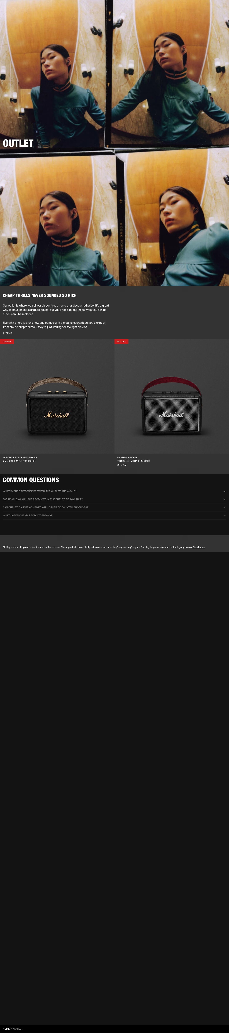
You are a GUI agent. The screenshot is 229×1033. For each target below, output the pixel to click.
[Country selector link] (220, 7)
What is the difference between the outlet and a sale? (40, 491)
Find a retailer (196, 7)
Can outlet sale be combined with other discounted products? (45, 507)
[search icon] (203, 16)
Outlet (211, 7)
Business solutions (158, 7)
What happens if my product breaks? (27, 515)
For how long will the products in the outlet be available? (43, 499)
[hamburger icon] (220, 16)
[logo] (14, 14)
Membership (179, 7)
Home (6, 1028)
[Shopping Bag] (214, 16)
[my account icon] (208, 16)
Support (192, 16)
